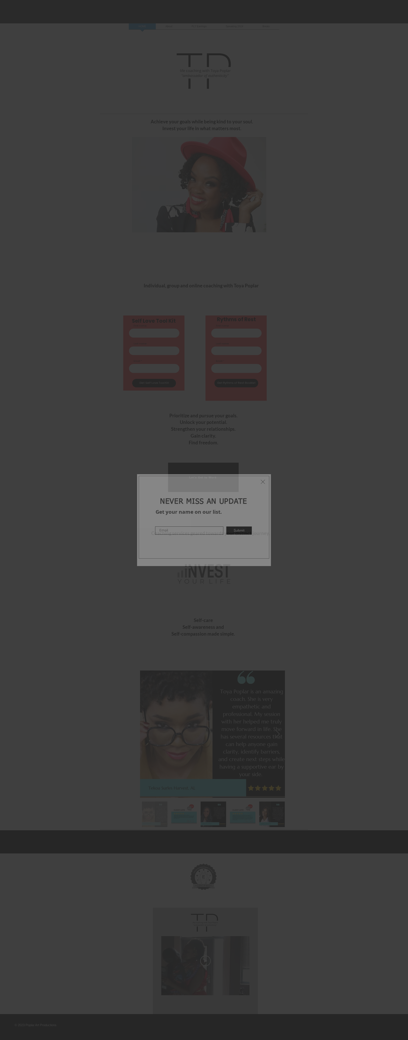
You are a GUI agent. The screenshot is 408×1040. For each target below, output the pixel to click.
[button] (263, 482)
